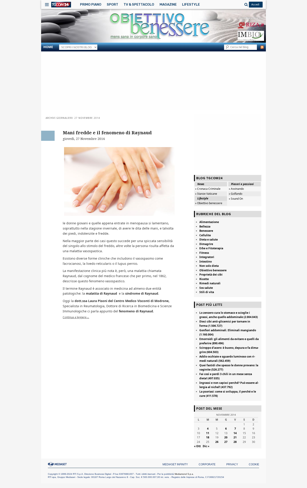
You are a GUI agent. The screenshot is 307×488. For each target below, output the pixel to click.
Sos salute (206, 288)
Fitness (204, 253)
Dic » (206, 446)
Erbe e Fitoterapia (211, 248)
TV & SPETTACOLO (139, 4)
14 (235, 433)
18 (207, 437)
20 (225, 437)
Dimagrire (206, 244)
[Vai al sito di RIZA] (223, 25)
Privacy (232, 464)
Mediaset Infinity (175, 464)
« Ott (197, 446)
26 (216, 442)
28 (235, 442)
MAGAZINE (168, 4)
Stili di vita (206, 292)
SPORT (112, 4)
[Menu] (47, 4)
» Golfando (235, 194)
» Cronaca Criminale (207, 189)
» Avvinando (236, 189)
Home (48, 47)
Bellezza (204, 226)
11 (207, 433)
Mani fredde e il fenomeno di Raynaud (107, 133)
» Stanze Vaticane (206, 194)
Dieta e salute (208, 239)
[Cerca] (245, 4)
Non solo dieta (209, 266)
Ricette (204, 279)
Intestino (205, 261)
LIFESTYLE (191, 4)
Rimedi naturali (209, 283)
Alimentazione (209, 222)
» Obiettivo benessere (208, 203)
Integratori (206, 257)
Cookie (254, 464)
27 (225, 442)
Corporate (207, 464)
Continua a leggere (76, 317)
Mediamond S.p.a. (184, 474)
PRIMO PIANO (90, 4)
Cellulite (205, 235)
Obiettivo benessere (213, 270)
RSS (262, 47)
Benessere (206, 231)
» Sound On (236, 199)
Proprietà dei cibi (210, 274)
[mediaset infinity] (58, 464)
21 (235, 437)
